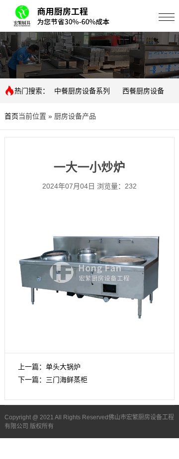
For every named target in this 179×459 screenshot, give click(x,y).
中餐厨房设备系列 (82, 91)
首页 (11, 116)
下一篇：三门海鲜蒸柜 (53, 380)
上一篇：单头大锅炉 (49, 367)
